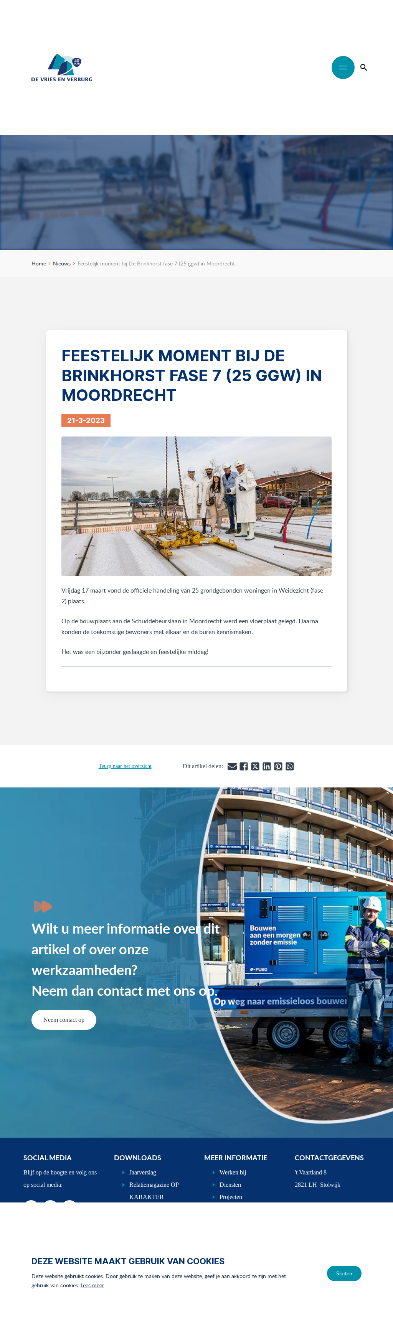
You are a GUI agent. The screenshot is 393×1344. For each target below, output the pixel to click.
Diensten (230, 1184)
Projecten (231, 1197)
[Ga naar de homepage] (61, 67)
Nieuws (62, 263)
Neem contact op (63, 1019)
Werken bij (233, 1172)
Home (38, 263)
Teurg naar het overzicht (125, 766)
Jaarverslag (142, 1172)
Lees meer (92, 1285)
